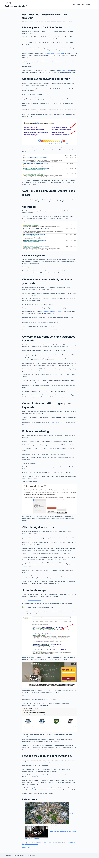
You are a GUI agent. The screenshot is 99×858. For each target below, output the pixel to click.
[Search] (93, 4)
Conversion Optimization (51, 21)
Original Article (26, 847)
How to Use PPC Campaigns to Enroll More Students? (42, 842)
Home (74, 4)
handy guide (54, 422)
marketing (60, 21)
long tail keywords (38, 395)
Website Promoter (51, 788)
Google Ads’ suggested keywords (52, 311)
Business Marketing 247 (16, 6)
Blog (83, 4)
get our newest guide (65, 70)
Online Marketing (67, 21)
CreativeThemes (31, 855)
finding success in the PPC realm (55, 53)
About (78, 4)
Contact (88, 4)
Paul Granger (30, 788)
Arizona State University (34, 600)
